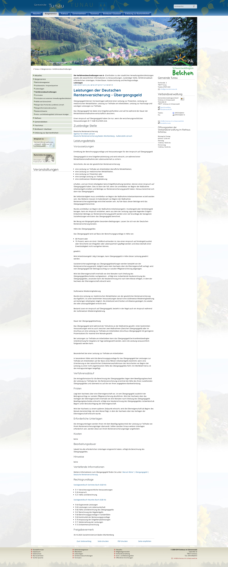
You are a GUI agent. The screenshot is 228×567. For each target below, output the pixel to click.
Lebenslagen (39, 89)
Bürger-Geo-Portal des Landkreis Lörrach (49, 105)
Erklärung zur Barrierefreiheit (137, 14)
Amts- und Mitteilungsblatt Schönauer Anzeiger (52, 114)
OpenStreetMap (165, 107)
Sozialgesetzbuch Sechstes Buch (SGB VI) (90, 485)
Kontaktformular (165, 123)
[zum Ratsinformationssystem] (44, 164)
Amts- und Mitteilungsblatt (125, 556)
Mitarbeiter (78, 552)
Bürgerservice (51, 14)
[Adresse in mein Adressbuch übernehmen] (183, 100)
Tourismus (94, 14)
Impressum (36, 552)
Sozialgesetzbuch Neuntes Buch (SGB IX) (90, 500)
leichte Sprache (38, 558)
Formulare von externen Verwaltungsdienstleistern (53, 98)
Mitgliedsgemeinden (123, 552)
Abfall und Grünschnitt (43, 102)
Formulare (39, 95)
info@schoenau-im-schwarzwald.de (172, 121)
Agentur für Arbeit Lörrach (84, 134)
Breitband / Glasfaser (112, 14)
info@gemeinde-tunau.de (168, 89)
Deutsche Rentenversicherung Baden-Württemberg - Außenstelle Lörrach (103, 136)
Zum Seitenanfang (84, 541)
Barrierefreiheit (38, 556)
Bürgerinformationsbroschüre (45, 108)
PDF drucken (123, 541)
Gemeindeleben (79, 14)
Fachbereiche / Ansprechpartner (46, 86)
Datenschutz (37, 554)
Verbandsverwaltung (123, 554)
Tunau (36, 69)
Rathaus (64, 14)
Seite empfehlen (144, 541)
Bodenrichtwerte (41, 111)
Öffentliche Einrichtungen (124, 558)
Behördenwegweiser (42, 82)
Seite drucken (103, 541)
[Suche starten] (194, 6)
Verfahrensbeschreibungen (46, 92)
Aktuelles (37, 14)
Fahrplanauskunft (166, 109)
